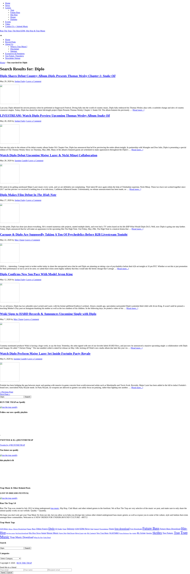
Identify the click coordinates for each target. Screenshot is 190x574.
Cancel (9, 573)
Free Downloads (136, 529)
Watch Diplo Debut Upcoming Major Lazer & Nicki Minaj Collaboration (48, 155)
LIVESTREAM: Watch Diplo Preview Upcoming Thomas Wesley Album (55, 115)
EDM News (84, 529)
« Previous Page (6, 392)
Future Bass (150, 528)
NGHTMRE (114, 533)
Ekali (91, 529)
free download (122, 528)
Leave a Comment (33, 81)
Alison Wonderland (20, 529)
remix (134, 533)
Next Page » (5, 394)
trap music (55, 508)
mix (85, 533)
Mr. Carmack (91, 533)
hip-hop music (10, 533)
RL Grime (141, 533)
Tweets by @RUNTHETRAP (12, 445)
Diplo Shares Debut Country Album (57, 76)
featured (96, 529)
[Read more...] (138, 110)
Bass (34, 529)
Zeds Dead (47, 537)
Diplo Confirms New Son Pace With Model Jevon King (36, 274)
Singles (149, 533)
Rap (131, 533)
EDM (77, 529)
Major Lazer (79, 533)
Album (10, 529)
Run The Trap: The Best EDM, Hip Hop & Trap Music (22, 31)
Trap (177, 532)
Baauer (29, 529)
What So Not (38, 537)
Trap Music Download (21, 537)
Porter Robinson (124, 533)
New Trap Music (102, 533)
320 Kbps (4, 529)
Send (3, 573)
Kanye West (63, 533)
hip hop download (22, 533)
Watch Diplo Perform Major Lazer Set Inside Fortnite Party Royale (45, 353)
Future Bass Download (170, 529)
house (43, 533)
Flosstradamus (103, 529)
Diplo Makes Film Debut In (28, 194)
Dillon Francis (42, 529)
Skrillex (157, 532)
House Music (53, 533)
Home (2, 63)
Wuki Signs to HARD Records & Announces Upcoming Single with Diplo (48, 313)
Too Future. (167, 533)
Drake (64, 529)
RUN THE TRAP (24, 563)
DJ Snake (58, 529)
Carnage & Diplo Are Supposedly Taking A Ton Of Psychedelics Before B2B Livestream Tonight (63, 234)
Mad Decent (71, 533)
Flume (111, 529)
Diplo (51, 528)
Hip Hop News (35, 533)
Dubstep (70, 529)
